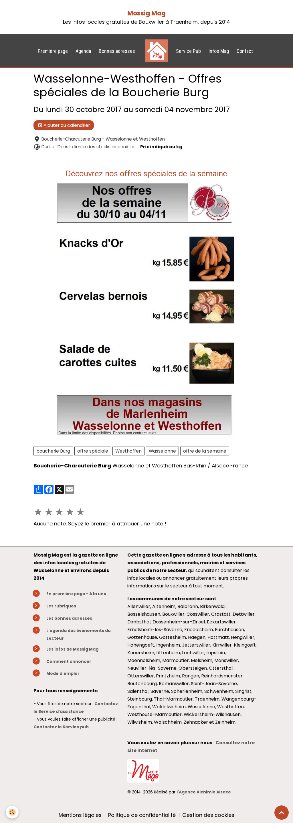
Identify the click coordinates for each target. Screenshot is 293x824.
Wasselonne (162, 451)
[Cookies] (12, 812)
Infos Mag (219, 51)
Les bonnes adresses (69, 618)
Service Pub (188, 51)
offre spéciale (92, 451)
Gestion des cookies (208, 815)
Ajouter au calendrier (66, 125)
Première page (53, 51)
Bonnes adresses (117, 51)
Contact (245, 51)
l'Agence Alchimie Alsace (204, 792)
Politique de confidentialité (142, 815)
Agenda (83, 51)
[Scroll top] (281, 812)
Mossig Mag (146, 13)
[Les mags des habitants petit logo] (143, 770)
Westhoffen (128, 451)
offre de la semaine (204, 451)
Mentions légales (80, 815)
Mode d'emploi (62, 673)
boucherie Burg (53, 451)
